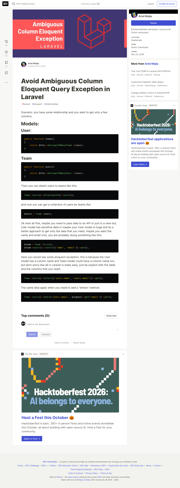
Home (20, 465)
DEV (100, 477)
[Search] (13, 3)
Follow (153, 23)
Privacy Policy (92, 473)
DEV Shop (98, 469)
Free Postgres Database (81, 469)
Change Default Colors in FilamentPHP (150, 94)
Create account (167, 3)
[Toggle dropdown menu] (123, 354)
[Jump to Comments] (6, 53)
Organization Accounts (118, 465)
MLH (107, 469)
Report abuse (79, 343)
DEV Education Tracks (68, 465)
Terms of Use (106, 473)
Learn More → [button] (140, 164)
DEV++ (44, 465)
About (148, 465)
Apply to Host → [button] (32, 438)
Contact (157, 465)
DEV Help (84, 465)
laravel (26, 104)
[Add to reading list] (6, 64)
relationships (51, 104)
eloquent (37, 104)
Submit (32, 334)
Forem (59, 477)
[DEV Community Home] (5, 3)
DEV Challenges (32, 465)
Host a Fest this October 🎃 (48, 417)
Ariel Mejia (33, 63)
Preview (46, 334)
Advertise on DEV (98, 465)
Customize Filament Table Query (149, 84)
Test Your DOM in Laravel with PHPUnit (150, 73)
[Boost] (6, 73)
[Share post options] (6, 82)
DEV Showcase (137, 465)
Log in (151, 3)
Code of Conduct (61, 343)
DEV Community (50, 462)
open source (73, 477)
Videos (53, 465)
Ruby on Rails (84, 480)
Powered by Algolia (89, 4)
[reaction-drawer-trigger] (6, 43)
